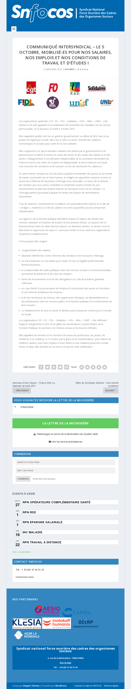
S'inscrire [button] (27, 407)
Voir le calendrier (21, 551)
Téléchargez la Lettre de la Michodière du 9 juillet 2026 (67, 434)
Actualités (70, 69)
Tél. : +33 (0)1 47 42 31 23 (65, 667)
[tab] (65, 407)
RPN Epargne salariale (43, 522)
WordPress (60, 685)
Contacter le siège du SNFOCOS (88, 685)
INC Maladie (32, 532)
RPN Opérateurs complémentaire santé (57, 502)
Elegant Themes (31, 685)
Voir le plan (65, 662)
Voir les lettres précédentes (66, 441)
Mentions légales (111, 685)
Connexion (23, 478)
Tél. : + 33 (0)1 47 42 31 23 (30, 569)
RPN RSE (29, 512)
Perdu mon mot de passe (44, 478)
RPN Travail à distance (42, 542)
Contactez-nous (25, 576)
